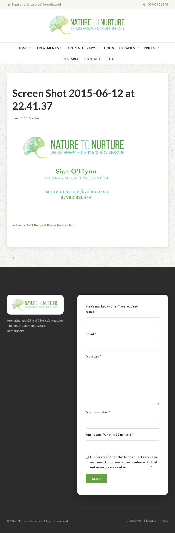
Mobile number (98, 412)
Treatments (47, 48)
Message (93, 356)
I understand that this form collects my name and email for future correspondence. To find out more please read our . (124, 462)
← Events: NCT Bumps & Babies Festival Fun (43, 225)
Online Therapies (119, 48)
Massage (150, 520)
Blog (109, 59)
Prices (149, 48)
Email (91, 334)
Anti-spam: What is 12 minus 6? (110, 434)
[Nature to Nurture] (88, 34)
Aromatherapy (81, 48)
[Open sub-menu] (31, 48)
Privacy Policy (139, 467)
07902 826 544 (158, 4)
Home (23, 48)
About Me (134, 520)
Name (91, 311)
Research (71, 59)
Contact (92, 59)
